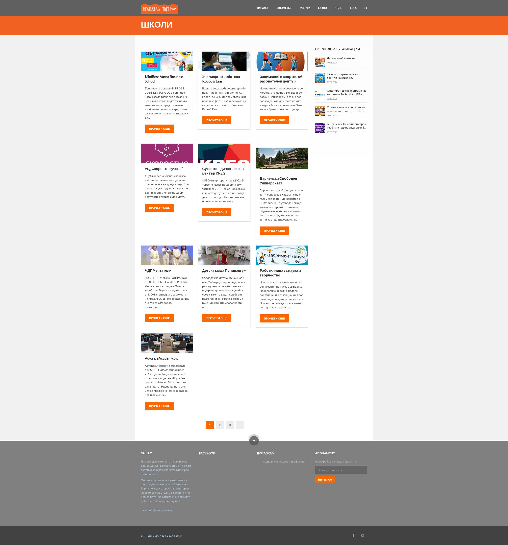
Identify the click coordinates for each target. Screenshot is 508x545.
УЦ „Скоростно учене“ (164, 168)
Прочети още (159, 128)
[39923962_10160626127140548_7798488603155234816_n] (224, 153)
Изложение (284, 8)
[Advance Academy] (167, 343)
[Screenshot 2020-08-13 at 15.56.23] (282, 61)
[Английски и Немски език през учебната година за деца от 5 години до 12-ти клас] (320, 128)
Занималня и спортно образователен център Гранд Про (282, 81)
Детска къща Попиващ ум (224, 270)
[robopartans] (224, 61)
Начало (262, 8)
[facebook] (353, 535)
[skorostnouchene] (167, 153)
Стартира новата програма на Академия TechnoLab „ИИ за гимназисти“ (346, 94)
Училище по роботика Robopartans (221, 78)
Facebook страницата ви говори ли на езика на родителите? (344, 77)
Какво (322, 8)
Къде (338, 8)
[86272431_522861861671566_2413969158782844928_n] (224, 255)
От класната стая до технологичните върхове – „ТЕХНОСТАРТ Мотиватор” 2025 (346, 111)
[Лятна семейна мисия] (320, 62)
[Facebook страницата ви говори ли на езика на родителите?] (320, 78)
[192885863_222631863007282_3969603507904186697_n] (167, 61)
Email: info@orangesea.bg (157, 510)
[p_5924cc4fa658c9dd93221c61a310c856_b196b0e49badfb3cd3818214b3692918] (282, 158)
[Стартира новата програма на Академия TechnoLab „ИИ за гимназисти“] (320, 95)
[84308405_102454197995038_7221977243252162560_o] (282, 255)
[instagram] (362, 535)
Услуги (305, 8)
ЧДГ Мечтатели (158, 270)
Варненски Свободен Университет (278, 180)
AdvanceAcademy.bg (161, 358)
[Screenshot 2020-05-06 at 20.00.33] (167, 255)
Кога (353, 8)
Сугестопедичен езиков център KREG (223, 170)
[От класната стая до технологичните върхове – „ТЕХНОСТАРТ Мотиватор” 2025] (320, 111)
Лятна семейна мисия (341, 58)
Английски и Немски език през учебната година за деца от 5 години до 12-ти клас (346, 127)
